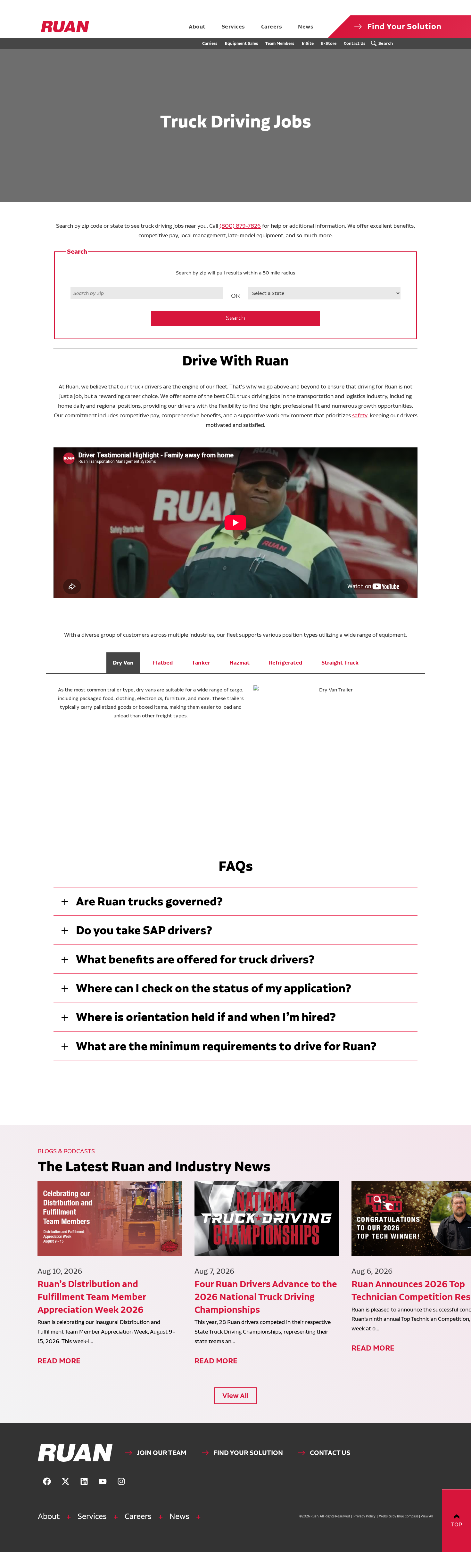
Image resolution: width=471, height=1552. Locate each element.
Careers (138, 1516)
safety (359, 415)
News (179, 1516)
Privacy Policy (364, 1516)
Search (235, 318)
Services (92, 1516)
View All (235, 1395)
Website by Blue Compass (398, 1516)
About (49, 1516)
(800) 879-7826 (240, 225)
